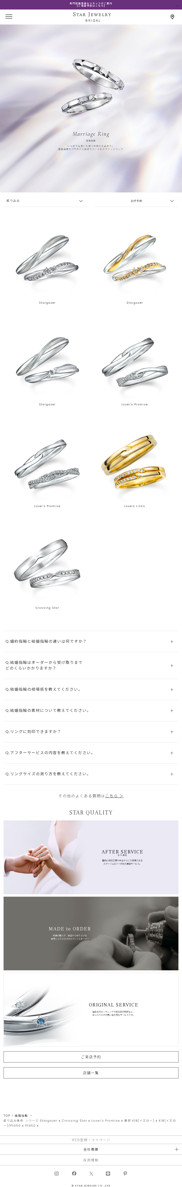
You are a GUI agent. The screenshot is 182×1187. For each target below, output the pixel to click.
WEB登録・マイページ (91, 1139)
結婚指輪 (21, 1116)
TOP (7, 1116)
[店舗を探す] (172, 16)
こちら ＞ (114, 796)
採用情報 (91, 1160)
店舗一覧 (91, 1072)
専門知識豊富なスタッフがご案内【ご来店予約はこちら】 (91, 5)
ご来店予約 (91, 1056)
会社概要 (91, 1149)
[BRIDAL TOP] (92, 19)
